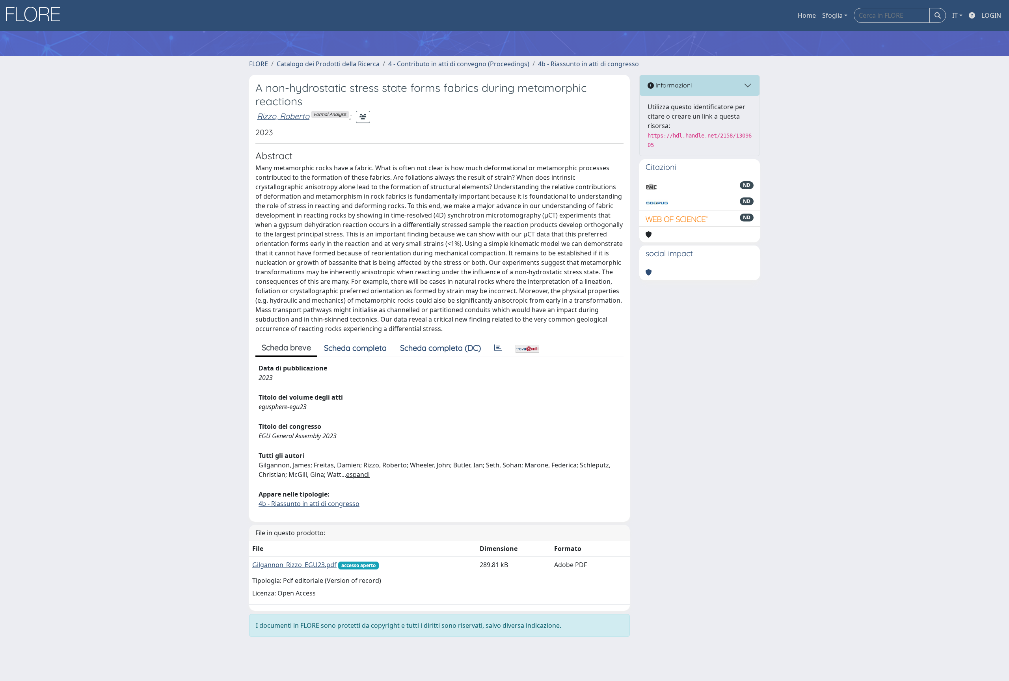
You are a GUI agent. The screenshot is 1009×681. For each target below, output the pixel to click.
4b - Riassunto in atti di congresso (588, 64)
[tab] (498, 348)
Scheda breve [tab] (286, 347)
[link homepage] (36, 15)
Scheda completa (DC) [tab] (440, 348)
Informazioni (673, 85)
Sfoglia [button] (832, 15)
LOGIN (991, 15)
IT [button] (955, 15)
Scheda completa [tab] (355, 348)
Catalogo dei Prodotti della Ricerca (328, 64)
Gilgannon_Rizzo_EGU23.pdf (294, 564)
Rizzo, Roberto (283, 116)
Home (807, 15)
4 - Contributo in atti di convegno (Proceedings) (458, 64)
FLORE (258, 64)
